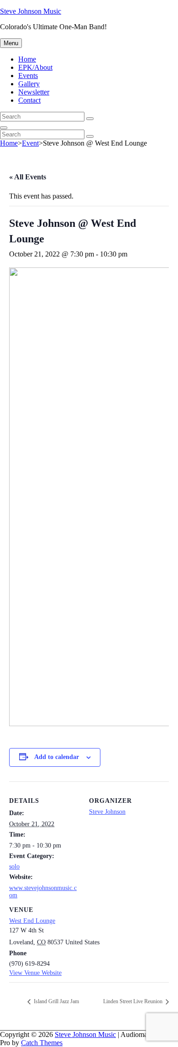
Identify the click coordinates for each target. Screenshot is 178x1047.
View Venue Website (35, 972)
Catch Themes (42, 1043)
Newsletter (33, 92)
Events (28, 75)
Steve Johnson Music (30, 11)
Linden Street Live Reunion (133, 1001)
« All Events (27, 177)
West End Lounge (32, 920)
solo (14, 866)
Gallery (29, 84)
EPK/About (35, 67)
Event (30, 143)
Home (27, 59)
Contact (29, 100)
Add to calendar (56, 757)
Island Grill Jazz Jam (55, 1001)
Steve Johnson (107, 811)
